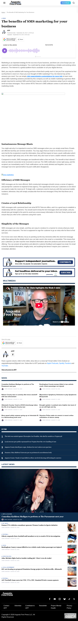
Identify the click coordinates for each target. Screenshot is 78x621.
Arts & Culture (7, 514)
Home (3, 12)
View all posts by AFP (9, 370)
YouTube (5, 366)
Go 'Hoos (5, 523)
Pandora (68, 363)
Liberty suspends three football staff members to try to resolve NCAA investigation (31, 536)
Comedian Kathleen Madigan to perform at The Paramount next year (32, 516)
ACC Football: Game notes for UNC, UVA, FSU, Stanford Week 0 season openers (30, 580)
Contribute (65, 3)
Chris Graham (8, 388)
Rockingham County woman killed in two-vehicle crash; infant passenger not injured (32, 547)
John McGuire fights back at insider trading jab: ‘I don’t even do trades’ (27, 558)
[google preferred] (10, 39)
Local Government (8, 567)
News (4, 18)
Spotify (61, 363)
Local (4, 545)
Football (5, 534)
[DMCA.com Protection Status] (70, 616)
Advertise (18, 605)
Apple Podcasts (52, 363)
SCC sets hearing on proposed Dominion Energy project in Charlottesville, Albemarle (32, 569)
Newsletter (43, 605)
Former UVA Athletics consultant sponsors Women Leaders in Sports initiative (30, 525)
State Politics (7, 556)
